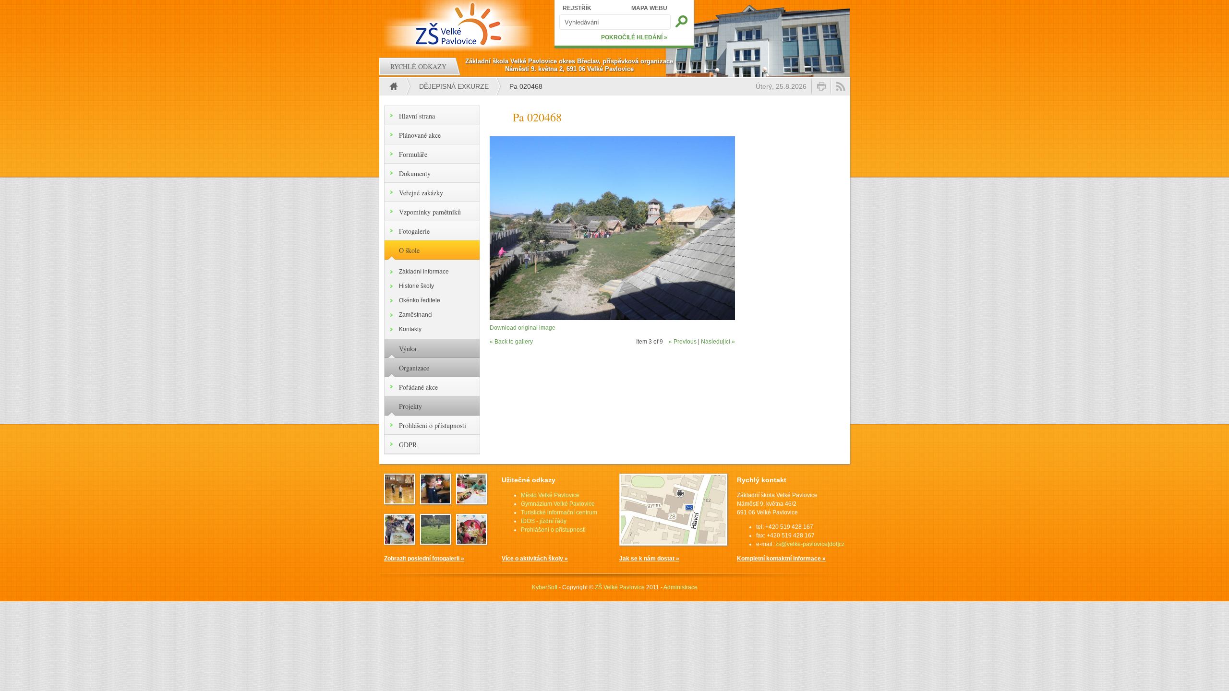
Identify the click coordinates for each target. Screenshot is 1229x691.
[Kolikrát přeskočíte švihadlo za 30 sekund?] (399, 501)
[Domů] (459, 24)
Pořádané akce (418, 387)
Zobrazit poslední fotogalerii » (424, 558)
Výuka (407, 348)
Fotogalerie (414, 231)
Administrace (680, 587)
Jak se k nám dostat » (649, 558)
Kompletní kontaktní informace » (781, 558)
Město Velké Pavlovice (550, 495)
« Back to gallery (511, 341)
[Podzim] (435, 501)
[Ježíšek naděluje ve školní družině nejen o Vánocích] (471, 541)
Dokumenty (415, 173)
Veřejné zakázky (421, 192)
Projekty (410, 406)
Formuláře (413, 154)
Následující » (718, 341)
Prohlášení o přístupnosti (432, 425)
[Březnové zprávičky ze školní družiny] (471, 501)
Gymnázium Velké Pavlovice (558, 503)
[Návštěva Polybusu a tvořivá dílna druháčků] (399, 541)
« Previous (683, 341)
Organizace (414, 367)
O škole (409, 250)
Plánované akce (420, 135)
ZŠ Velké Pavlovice (620, 587)
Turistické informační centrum (559, 512)
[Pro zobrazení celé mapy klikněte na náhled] (673, 543)
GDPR (408, 444)
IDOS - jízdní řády (543, 521)
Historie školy (416, 286)
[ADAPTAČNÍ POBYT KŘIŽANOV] (435, 541)
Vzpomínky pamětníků (430, 211)
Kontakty (410, 329)
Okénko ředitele (419, 300)
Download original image (522, 327)
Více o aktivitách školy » (535, 558)
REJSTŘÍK (577, 8)
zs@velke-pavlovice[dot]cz (809, 544)
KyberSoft (544, 587)
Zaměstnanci (416, 314)
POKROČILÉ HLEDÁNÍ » (634, 37)
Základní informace (424, 271)
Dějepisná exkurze (454, 86)
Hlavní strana (417, 115)
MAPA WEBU (649, 8)
